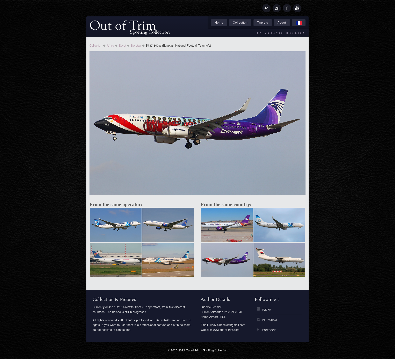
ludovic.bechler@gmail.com (227, 325)
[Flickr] (266, 8)
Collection (240, 22)
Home (219, 22)
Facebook (269, 330)
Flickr (266, 309)
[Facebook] (287, 8)
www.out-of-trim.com (226, 330)
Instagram (269, 319)
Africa (111, 45)
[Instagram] (277, 8)
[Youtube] (297, 8)
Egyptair (136, 45)
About (282, 22)
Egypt (123, 45)
